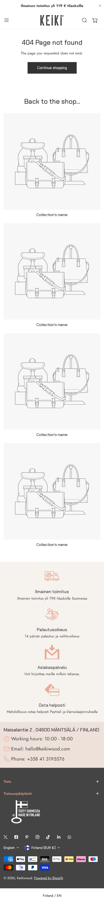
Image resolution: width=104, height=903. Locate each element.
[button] (95, 20)
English (9, 847)
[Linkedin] (58, 837)
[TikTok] (48, 837)
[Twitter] (5, 837)
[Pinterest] (27, 837)
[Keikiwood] (52, 20)
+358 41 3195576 (46, 759)
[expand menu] (6, 20)
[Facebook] (16, 837)
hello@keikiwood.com (47, 748)
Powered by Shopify (48, 878)
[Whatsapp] (69, 837)
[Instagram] (37, 837)
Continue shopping (52, 67)
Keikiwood (24, 878)
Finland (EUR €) (43, 847)
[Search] (84, 20)
